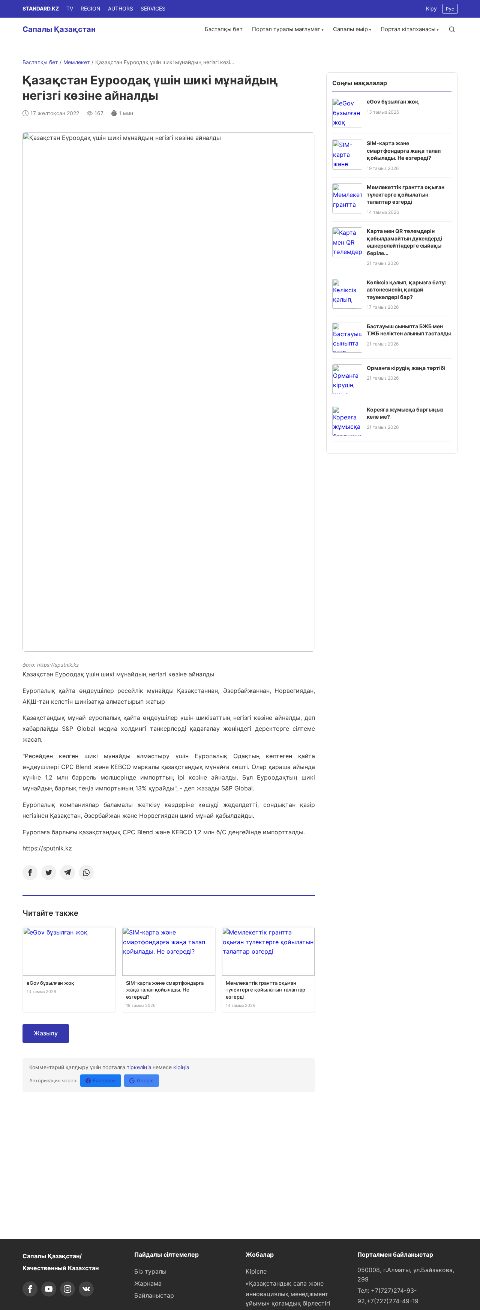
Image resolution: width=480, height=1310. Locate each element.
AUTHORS (120, 8)
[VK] (86, 1288)
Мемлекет (76, 62)
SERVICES (153, 8)
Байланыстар (154, 1295)
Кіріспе (256, 1271)
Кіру (431, 8)
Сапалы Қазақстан (59, 29)
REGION (90, 8)
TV (69, 8)
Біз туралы (150, 1271)
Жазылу (46, 1033)
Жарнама (148, 1283)
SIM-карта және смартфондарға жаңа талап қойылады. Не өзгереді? (404, 150)
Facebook (104, 1080)
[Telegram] (67, 872)
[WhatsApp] (86, 872)
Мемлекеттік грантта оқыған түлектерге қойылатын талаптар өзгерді (405, 194)
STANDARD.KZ (40, 8)
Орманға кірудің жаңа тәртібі (406, 368)
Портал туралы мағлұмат (286, 29)
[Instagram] (67, 1288)
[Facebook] (30, 872)
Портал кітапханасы (408, 29)
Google (145, 1080)
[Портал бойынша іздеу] (452, 29)
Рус (450, 9)
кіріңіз (181, 1067)
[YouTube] (48, 1288)
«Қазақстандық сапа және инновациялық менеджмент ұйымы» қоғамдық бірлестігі (288, 1293)
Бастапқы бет (224, 29)
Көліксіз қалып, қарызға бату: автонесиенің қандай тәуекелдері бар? (406, 289)
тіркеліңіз (139, 1067)
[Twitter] (48, 872)
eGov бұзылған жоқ (393, 101)
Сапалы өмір (350, 29)
